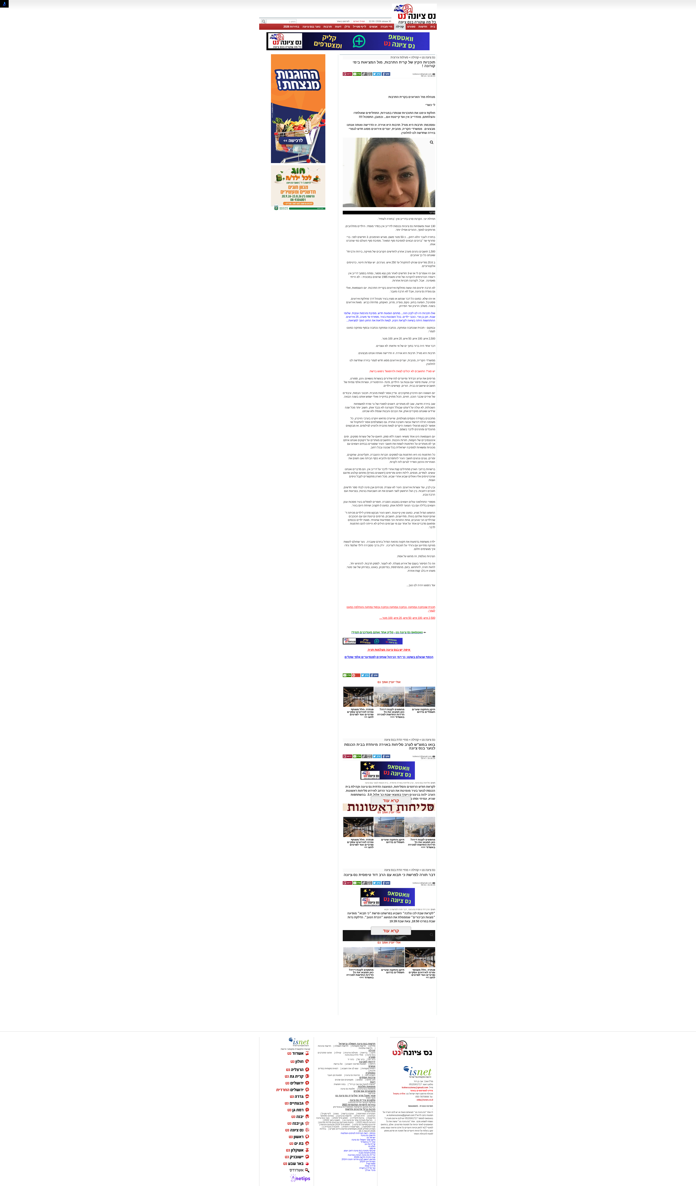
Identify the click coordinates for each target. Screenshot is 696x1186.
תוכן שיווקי (370, 1079)
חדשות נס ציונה (344, 1116)
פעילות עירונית (399, 57)
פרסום (372, 1148)
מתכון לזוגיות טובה (367, 1153)
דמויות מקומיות (368, 1068)
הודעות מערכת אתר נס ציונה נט (357, 1120)
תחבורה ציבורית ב (331, 1126)
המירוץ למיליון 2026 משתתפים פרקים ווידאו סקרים (352, 1129)
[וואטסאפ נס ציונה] (373, 641)
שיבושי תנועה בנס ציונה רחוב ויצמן (359, 1150)
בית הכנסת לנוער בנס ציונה (376, 783)
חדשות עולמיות (365, 1048)
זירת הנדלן (360, 1116)
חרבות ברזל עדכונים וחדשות (360, 1109)
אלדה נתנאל (399, 1093)
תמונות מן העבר (334, 1075)
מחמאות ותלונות (366, 1086)
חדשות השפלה (341, 1046)
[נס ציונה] (414, 23)
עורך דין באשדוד (368, 1142)
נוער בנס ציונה (311, 26)
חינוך (373, 1052)
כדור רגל (371, 1059)
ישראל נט (370, 1137)
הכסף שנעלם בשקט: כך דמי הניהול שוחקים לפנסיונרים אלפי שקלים (389, 657)
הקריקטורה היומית (351, 1126)
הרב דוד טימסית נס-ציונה (419, 909)
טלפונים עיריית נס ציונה (362, 1100)
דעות (338, 26)
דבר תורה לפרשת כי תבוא (395, 909)
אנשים (373, 26)
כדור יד (351, 1059)
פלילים (372, 1046)
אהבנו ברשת (348, 1113)
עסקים (360, 1079)
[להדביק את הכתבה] (355, 676)
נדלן (347, 26)
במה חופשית (339, 1084)
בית (432, 26)
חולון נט (371, 1146)
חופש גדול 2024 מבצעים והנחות (335, 1124)
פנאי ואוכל (370, 1098)
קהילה (400, 26)
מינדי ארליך (370, 1170)
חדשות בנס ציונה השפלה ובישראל (357, 1043)
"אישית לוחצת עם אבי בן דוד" (362, 1084)
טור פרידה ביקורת (367, 1168)
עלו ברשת (338, 1064)
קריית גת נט (370, 1144)
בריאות (364, 1052)
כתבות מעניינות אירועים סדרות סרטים (336, 1122)
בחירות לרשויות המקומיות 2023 (358, 1104)
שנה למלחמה (368, 1126)
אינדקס (371, 1093)
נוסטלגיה (370, 1073)
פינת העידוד (369, 1111)
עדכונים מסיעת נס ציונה (364, 1124)
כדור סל (360, 1059)
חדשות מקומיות (359, 1046)
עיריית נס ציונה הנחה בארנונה (361, 1155)
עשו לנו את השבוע (350, 1068)
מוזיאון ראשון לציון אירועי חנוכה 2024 (358, 1159)
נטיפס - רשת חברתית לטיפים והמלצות (358, 1133)
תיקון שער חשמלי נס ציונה (363, 1139)
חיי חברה (386, 26)
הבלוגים (371, 1116)
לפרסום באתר (343, 21)
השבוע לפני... (369, 1075)
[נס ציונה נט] (412, 1058)
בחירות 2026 (291, 26)
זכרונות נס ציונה (352, 1075)
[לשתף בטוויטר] (376, 75)
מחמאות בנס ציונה (366, 1089)
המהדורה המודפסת (366, 1113)
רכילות (372, 1064)
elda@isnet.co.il (425, 1100)
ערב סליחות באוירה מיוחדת (401, 783)
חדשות (423, 26)
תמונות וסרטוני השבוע (356, 1064)
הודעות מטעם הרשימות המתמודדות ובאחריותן (354, 1107)
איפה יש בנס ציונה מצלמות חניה (389, 649)
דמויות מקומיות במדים (328, 1068)
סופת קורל (370, 1163)
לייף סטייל (359, 26)
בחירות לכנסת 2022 (365, 1122)
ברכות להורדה (357, 1118)
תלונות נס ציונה (348, 1089)
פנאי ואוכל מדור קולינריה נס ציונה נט (355, 1095)
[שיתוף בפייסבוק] (385, 75)
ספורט (411, 26)
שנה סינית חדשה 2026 (364, 1157)
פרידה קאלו (370, 1166)
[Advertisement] (388, 88)
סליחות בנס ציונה (422, 783)
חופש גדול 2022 (340, 1118)
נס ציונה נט (428, 57)
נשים (336, 1113)
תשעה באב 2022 (332, 1120)
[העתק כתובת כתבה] (366, 75)
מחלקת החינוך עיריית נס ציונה (361, 1102)
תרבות (328, 26)
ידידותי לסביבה (367, 1061)
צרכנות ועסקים (367, 1077)
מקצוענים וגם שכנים (344, 1079)
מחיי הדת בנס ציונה (396, 739)
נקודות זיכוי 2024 (367, 1161)
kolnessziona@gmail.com (415, 1087)
